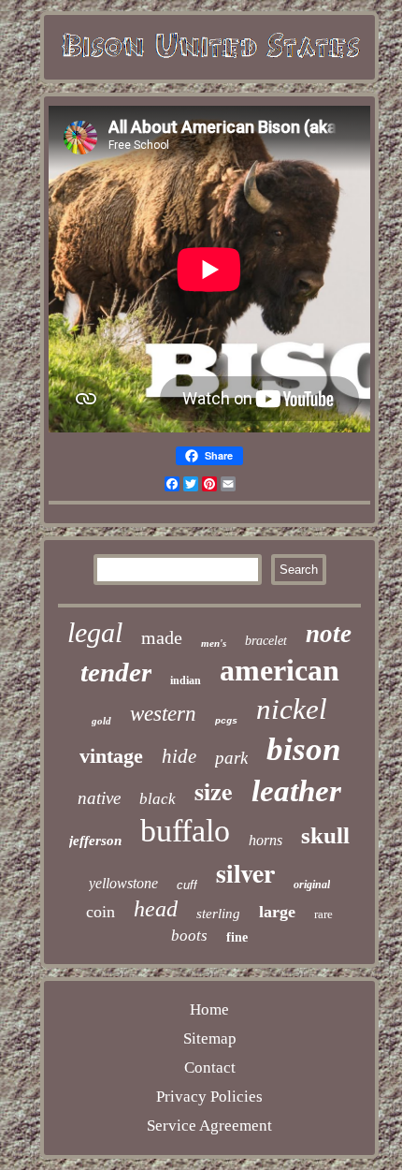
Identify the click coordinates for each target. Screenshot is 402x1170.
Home (209, 1009)
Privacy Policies (209, 1096)
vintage (111, 756)
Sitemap (210, 1038)
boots (189, 935)
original (312, 884)
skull (325, 835)
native (99, 798)
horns (265, 840)
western (163, 713)
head (156, 909)
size (213, 791)
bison (303, 749)
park (231, 758)
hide (179, 756)
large (277, 911)
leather (296, 791)
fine (237, 937)
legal (94, 632)
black (157, 799)
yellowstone (123, 883)
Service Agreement (209, 1125)
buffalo (185, 830)
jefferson (95, 840)
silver (245, 873)
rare (323, 914)
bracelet (266, 641)
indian (185, 680)
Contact (210, 1067)
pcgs (226, 721)
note (329, 634)
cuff (187, 885)
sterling (218, 913)
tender (115, 672)
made (161, 637)
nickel (291, 709)
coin (100, 911)
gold (101, 720)
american (279, 670)
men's (213, 643)
